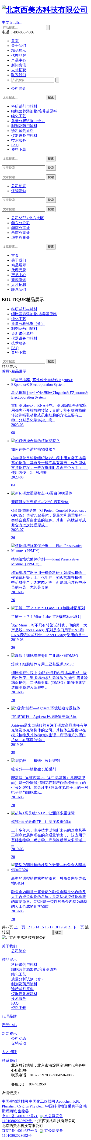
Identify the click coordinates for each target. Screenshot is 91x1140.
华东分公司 (20, 223)
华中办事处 (20, 237)
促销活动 (18, 191)
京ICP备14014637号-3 (20, 1116)
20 (65, 927)
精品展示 (18, 50)
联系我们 (18, 75)
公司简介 (18, 88)
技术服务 (18, 140)
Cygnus (23, 1106)
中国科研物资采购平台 (64, 1106)
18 (56, 927)
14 (37, 927)
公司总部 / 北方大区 (27, 218)
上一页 (19, 927)
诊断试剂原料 (22, 131)
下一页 (78, 927)
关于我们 (18, 46)
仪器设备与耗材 (24, 136)
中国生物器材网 (15, 1101)
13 (33, 927)
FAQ (15, 145)
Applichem (64, 1101)
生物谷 (23, 1111)
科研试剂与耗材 (24, 106)
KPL (76, 1101)
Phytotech (37, 1106)
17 (51, 927)
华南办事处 (20, 228)
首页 (15, 41)
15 (42, 927)
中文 (5, 22)
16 (47, 927)
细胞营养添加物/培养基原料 (34, 111)
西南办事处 (20, 233)
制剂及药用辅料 (24, 126)
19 (61, 927)
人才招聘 (18, 70)
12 (28, 927)
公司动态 (18, 186)
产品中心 (18, 60)
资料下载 (18, 149)
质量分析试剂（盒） (28, 121)
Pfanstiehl (9, 1106)
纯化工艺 (18, 116)
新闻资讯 (18, 65)
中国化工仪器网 (42, 1101)
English (15, 22)
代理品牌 (18, 55)
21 (70, 927)
